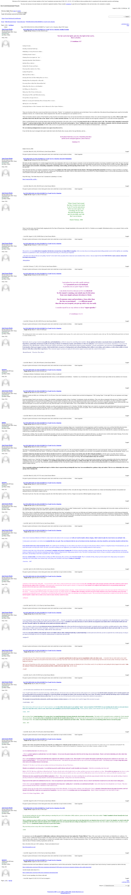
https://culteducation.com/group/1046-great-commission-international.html (40, 872)
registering (68, 4)
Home (3, 18)
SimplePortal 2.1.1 (66, 893)
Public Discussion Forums (10, 21)
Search (12, 18)
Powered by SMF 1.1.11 (53, 891)
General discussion (21, 21)
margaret (4, 369)
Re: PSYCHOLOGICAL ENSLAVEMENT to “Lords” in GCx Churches (42, 193)
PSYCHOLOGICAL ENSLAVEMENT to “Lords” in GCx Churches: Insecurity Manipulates (47, 158)
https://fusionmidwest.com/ (29, 847)
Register (19, 18)
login (14, 11)
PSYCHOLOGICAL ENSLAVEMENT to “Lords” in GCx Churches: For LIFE (44, 808)
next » (127, 24)
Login (15, 18)
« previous (123, 24)
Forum (6, 18)
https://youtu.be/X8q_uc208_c (30, 179)
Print (128, 25)
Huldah (4, 422)
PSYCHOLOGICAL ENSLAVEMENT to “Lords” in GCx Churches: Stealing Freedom (46, 29)
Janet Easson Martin (7, 29)
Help (9, 18)
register (19, 11)
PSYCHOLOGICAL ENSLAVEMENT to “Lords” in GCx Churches (40, 21)
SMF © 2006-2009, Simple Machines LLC (72, 891)
